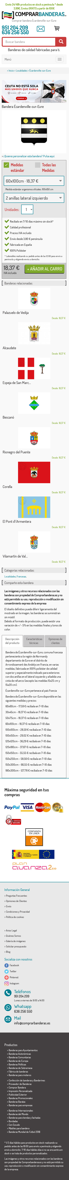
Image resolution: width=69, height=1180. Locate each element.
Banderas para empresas (20, 1105)
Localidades (21, 70)
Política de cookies (15, 916)
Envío (8, 906)
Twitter (12, 971)
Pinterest (13, 977)
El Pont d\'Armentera (17, 521)
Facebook (14, 965)
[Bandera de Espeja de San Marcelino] (34, 368)
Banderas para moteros (20, 1075)
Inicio (11, 70)
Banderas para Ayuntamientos (23, 1050)
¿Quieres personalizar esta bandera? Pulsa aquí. (29, 156)
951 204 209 (15, 27)
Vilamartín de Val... (15, 556)
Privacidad (25, 911)
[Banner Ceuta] (34, 91)
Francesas (21, 576)
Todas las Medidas (49, 167)
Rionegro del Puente (16, 452)
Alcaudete (9, 347)
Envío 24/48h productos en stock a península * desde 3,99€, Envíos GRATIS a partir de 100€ (34, 6)
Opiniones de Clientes (16, 900)
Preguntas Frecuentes (16, 895)
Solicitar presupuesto (16, 946)
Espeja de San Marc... (17, 382)
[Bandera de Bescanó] (34, 403)
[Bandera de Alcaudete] (34, 333)
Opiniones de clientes (55, 641)
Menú (8, 59)
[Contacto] (41, 29)
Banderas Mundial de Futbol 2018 (24, 1131)
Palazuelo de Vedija (16, 312)
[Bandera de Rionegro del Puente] (34, 438)
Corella (7, 486)
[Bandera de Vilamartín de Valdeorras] (34, 542)
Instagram (14, 983)
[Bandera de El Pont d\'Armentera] (34, 507)
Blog (8, 951)
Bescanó (8, 417)
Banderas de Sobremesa (20, 1067)
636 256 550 (15, 32)
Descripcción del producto (12, 641)
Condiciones (12, 911)
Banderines (39, 1080)
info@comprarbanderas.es (32, 1023)
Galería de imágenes (15, 941)
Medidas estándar (17, 167)
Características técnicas (34, 641)
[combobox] (34, 181)
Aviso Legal (11, 930)
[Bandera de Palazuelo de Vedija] (34, 298)
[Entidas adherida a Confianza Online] (34, 837)
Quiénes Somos (13, 935)
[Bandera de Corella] (34, 472)
